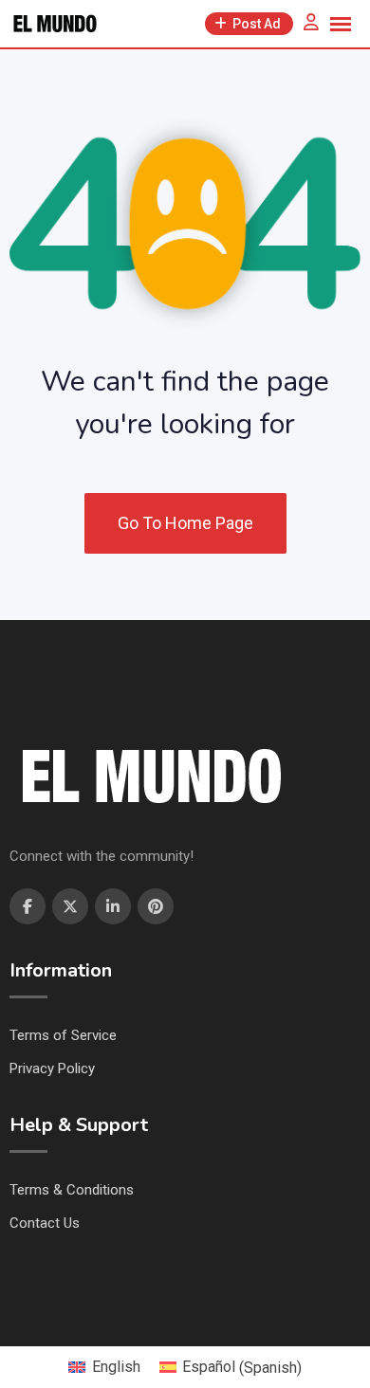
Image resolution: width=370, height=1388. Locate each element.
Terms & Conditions (71, 1189)
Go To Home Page (185, 523)
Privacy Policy (52, 1068)
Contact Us (44, 1223)
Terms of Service (63, 1035)
